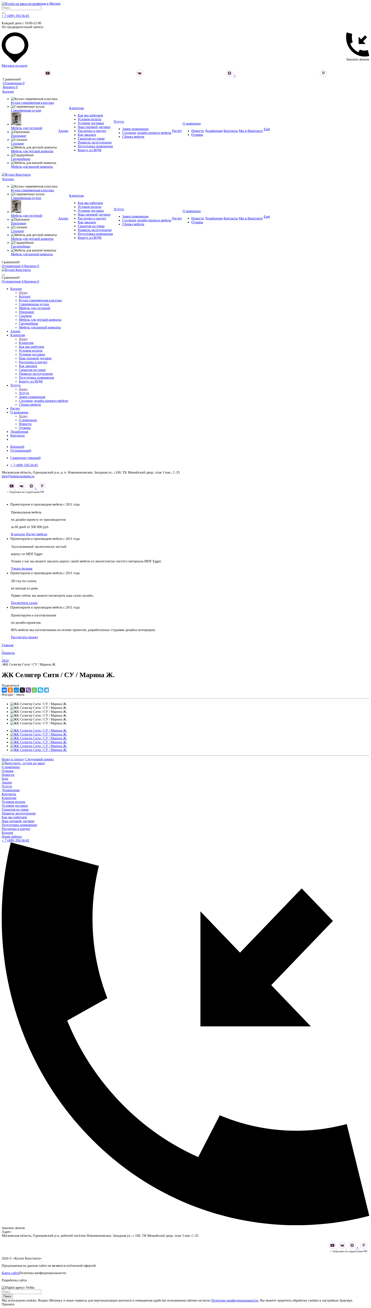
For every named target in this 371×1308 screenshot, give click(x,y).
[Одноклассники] (10, 690)
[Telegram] (46, 690)
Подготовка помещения (19, 825)
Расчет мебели (36, 534)
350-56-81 (15, 840)
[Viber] (28, 690)
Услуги (24, 393)
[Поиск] (3, 13)
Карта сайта (10, 1273)
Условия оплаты (13, 802)
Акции (7, 782)
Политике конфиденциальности (234, 1300)
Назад (23, 292)
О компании (28, 420)
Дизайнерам (11, 790)
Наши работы (12, 836)
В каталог (18, 534)
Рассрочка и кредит (16, 829)
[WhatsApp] (34, 690)
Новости (8, 775)
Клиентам (26, 343)
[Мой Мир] (16, 690)
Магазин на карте (14, 65)
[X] (22, 690)
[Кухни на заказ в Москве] (31, 3)
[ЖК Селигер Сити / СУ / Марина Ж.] (38, 730)
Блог (5, 778)
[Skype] (40, 690)
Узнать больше (21, 568)
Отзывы (8, 771)
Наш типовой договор (18, 821)
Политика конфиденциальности (42, 1273)
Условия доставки (15, 805)
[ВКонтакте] (4, 690)
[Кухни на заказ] (23, 763)
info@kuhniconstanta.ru (18, 476)
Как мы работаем (14, 817)
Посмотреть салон (24, 603)
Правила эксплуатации (19, 813)
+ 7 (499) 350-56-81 (15, 16)
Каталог (25, 296)
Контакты (9, 794)
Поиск (7, 1296)
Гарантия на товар (15, 809)
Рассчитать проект (24, 637)
